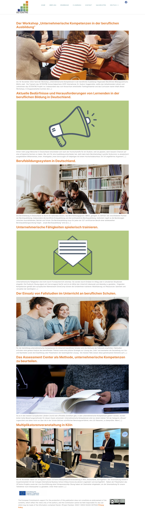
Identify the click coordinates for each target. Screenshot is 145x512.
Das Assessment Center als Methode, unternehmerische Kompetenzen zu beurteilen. (70, 359)
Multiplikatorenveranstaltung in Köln (44, 425)
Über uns (52, 5)
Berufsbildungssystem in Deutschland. (46, 161)
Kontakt (88, 5)
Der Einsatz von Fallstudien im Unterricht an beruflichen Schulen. (66, 293)
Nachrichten (101, 5)
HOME (43, 5)
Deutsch (113, 5)
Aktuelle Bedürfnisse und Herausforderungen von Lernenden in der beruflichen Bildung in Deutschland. (67, 95)
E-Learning (77, 5)
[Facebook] (126, 2)
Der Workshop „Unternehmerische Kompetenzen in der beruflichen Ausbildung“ (67, 25)
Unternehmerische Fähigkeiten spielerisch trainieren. (57, 227)
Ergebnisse (64, 5)
